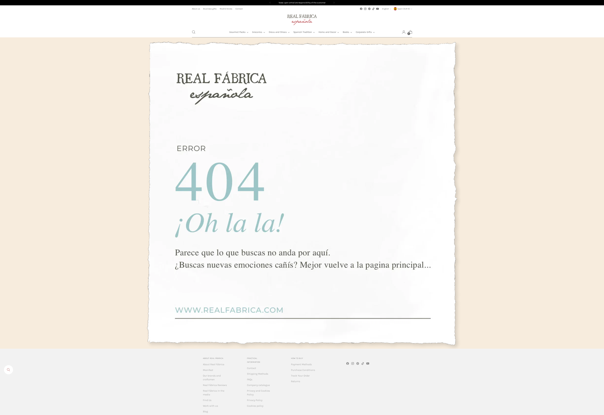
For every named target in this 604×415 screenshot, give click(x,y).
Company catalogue (258, 385)
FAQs (249, 379)
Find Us (207, 400)
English (385, 9)
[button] (193, 32)
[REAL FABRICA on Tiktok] (373, 8)
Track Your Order (300, 375)
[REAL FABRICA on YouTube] (377, 8)
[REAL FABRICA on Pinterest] (369, 8)
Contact (251, 368)
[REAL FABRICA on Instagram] (365, 8)
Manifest (208, 370)
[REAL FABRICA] (302, 19)
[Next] (333, 2)
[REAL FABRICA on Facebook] (361, 8)
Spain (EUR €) (403, 9)
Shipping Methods (257, 373)
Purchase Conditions (303, 370)
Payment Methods (301, 364)
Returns (295, 381)
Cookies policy (255, 405)
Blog (205, 411)
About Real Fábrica (213, 364)
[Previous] (270, 2)
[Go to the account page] (404, 32)
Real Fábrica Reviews (215, 385)
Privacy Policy (254, 400)
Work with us (210, 405)
